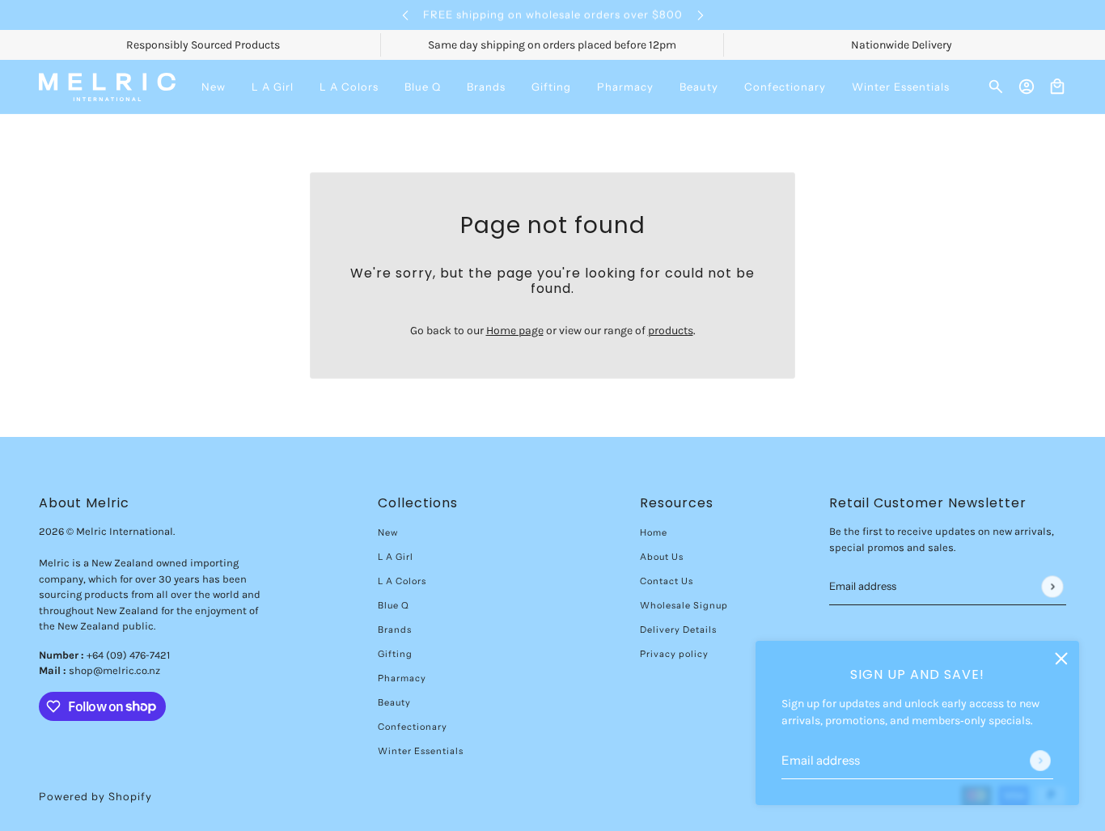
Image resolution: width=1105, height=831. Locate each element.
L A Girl (395, 556)
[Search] (996, 86)
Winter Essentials (421, 751)
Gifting (395, 653)
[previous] (405, 15)
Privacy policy (674, 653)
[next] (700, 15)
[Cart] (1057, 86)
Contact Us (666, 581)
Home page (515, 330)
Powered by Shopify (95, 796)
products (670, 330)
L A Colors (402, 581)
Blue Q (393, 605)
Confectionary (412, 726)
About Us (662, 556)
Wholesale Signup (684, 605)
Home (653, 532)
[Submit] (1040, 760)
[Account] (1026, 86)
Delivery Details (678, 629)
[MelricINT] (107, 87)
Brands (395, 629)
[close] (1061, 659)
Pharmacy (402, 678)
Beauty (394, 702)
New (388, 532)
